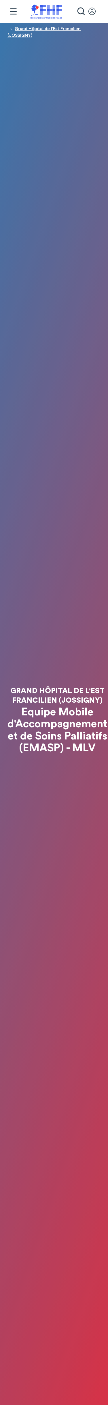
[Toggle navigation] (13, 11)
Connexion (95, 11)
